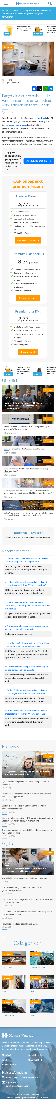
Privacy (44, 1098)
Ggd (7, 82)
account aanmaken (16, 125)
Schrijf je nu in (11, 1064)
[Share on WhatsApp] (45, 88)
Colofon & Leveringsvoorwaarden (20, 1098)
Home (5, 10)
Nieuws (15, 10)
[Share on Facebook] (34, 88)
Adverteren (35, 1054)
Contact (29, 1100)
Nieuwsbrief (36, 1059)
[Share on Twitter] (39, 88)
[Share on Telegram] (50, 88)
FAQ (4, 1059)
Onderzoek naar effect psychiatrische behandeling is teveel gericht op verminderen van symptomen (27, 605)
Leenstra (16, 82)
